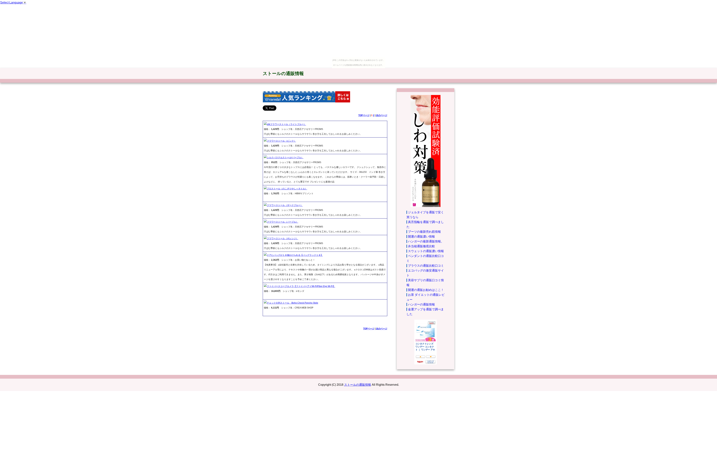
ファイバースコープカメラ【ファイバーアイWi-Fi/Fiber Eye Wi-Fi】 (301, 286)
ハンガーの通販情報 (421, 304)
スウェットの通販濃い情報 (426, 251)
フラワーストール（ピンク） (281, 141)
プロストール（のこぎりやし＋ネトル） (287, 188)
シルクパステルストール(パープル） (285, 157)
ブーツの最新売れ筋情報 (424, 231)
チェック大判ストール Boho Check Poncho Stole (292, 303)
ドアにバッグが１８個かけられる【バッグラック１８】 (295, 255)
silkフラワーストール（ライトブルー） (286, 124)
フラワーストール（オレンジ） (282, 238)
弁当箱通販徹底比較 (421, 246)
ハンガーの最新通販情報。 (426, 241)
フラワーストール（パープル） (282, 222)
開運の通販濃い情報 (421, 236)
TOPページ (364, 115)
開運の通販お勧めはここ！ (426, 289)
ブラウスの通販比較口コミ (426, 265)
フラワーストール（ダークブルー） (285, 205)
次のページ (381, 115)
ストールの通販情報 (283, 73)
